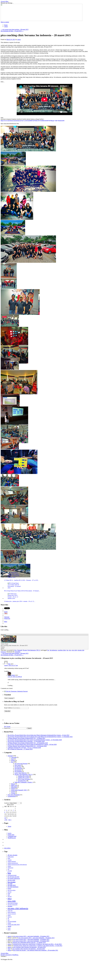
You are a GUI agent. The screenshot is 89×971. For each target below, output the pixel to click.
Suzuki (13, 791)
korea (9, 888)
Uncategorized (12, 796)
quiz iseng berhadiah (12, 921)
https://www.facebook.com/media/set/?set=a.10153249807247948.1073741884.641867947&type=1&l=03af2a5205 (32, 120)
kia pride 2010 (12, 885)
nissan (9, 893)
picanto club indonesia (18, 908)
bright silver (11, 856)
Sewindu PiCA (22, 780)
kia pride (10, 883)
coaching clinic (62, 650)
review (9, 923)
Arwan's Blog (4, 1)
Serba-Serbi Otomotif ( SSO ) (19, 790)
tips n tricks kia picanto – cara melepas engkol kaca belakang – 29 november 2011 (35, 950)
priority (9, 915)
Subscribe (7, 711)
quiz (8, 920)
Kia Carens (18, 765)
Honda (13, 760)
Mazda (13, 784)
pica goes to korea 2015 (12, 904)
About (6, 26)
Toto (9, 664)
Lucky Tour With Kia (20, 773)
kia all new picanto (13, 877)
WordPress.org (12, 838)
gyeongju (9, 860)
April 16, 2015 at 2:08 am (15, 676)
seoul (9, 926)
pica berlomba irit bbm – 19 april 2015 (12, 31)
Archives (6, 803)
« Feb (5, 819)
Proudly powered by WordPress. (10, 955)
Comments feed (12, 836)
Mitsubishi (14, 787)
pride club (10, 910)
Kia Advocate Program (21, 763)
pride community (12, 912)
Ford (12, 759)
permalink (17, 652)
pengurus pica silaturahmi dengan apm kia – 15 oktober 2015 (29, 942)
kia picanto (11, 882)
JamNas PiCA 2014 (23, 776)
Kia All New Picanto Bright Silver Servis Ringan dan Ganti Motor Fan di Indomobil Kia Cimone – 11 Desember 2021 (40, 736)
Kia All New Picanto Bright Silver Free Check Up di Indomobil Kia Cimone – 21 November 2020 (35, 740)
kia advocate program (12, 875)
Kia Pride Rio (18, 768)
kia (67, 650)
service (9, 928)
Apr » (9, 819)
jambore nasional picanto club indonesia (17, 864)
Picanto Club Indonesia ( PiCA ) (32, 650)
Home (6, 25)
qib (8, 918)
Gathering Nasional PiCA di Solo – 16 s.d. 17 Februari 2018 (24, 747)
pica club (74, 650)
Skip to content (5, 22)
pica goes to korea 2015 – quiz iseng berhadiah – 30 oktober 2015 (31, 936)
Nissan (13, 788)
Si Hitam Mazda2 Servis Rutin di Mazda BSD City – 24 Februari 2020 (27, 746)
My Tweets (7, 726)
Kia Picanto (18, 766)
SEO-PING (7, 848)
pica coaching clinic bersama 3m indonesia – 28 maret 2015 (29, 947)
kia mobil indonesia (14, 878)
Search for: (7, 728)
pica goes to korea (13, 903)
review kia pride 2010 (14, 924)
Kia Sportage (18, 771)
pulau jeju (10, 916)
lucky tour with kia (11, 890)
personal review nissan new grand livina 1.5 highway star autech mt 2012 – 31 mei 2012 (37, 944)
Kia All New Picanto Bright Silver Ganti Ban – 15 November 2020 (26, 741)
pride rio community (12, 913)
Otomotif (19, 650)
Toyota (13, 793)
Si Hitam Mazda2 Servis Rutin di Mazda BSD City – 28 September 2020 (28, 743)
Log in (9, 833)
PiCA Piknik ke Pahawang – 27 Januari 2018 (20, 749)
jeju (8, 869)
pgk (9, 895)
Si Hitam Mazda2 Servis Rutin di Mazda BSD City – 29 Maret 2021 (26, 738)
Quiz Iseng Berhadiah (14, 794)
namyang (9, 891)
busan (9, 858)
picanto (10, 906)
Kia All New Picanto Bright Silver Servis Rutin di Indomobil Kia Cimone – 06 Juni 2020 (32, 744)
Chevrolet (14, 757)
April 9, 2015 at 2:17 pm (11, 665)
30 (5, 818)
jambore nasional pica (13, 863)
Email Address (8, 708)
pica (70, 650)
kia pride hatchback (13, 887)
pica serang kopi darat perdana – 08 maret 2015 (14, 29)
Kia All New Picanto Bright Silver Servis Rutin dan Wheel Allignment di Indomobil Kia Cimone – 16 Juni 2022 (38, 735)
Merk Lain (14, 785)
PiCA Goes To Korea (24, 779)
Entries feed (11, 834)
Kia (15, 650)
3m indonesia (53, 650)
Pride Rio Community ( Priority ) (24, 782)
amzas (19, 39)
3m (48, 650)
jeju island (10, 870)
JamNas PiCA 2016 (23, 777)
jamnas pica (10, 867)
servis (9, 929)
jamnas (9, 866)
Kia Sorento (18, 770)
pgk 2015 (10, 896)
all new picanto (12, 855)
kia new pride (11, 880)
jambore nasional (12, 861)
